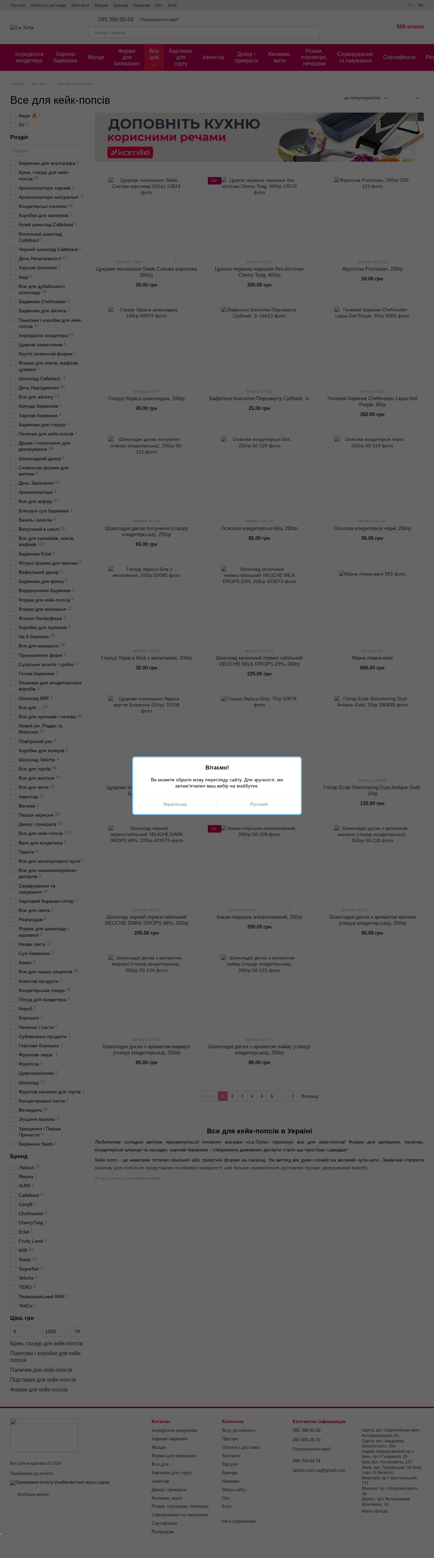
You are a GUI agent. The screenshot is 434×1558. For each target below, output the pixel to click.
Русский (259, 804)
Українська (175, 804)
